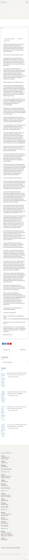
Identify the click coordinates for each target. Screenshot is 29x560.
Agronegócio (7, 40)
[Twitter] (6, 344)
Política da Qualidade (15, 547)
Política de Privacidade (5, 547)
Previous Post (6, 349)
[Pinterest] (11, 344)
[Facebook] (3, 344)
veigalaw (21, 38)
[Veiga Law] (4, 2)
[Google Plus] (8, 344)
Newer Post (23, 349)
